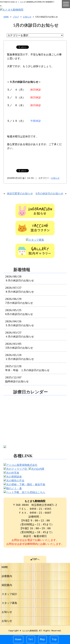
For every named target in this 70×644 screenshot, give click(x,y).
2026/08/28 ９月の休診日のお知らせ (19, 278)
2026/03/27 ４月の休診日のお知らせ (19, 334)
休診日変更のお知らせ (20, 193)
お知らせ (27, 17)
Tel (30, 639)
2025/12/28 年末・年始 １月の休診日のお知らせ (27, 368)
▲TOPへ (35, 559)
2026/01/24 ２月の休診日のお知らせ (19, 357)
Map (42, 639)
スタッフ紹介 (9, 594)
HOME (6, 17)
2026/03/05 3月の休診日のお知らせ (19, 345)
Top (54, 639)
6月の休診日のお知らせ (49, 193)
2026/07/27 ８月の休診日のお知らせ (19, 289)
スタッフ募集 (9, 603)
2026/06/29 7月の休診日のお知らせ (19, 300)
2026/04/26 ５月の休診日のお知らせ (19, 323)
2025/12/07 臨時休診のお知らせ (17, 379)
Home (18, 639)
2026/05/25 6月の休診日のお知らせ (19, 312)
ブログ (16, 17)
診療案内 (7, 576)
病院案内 (7, 585)
